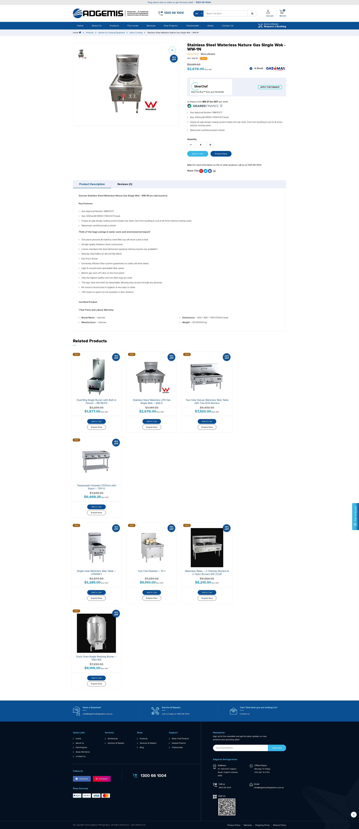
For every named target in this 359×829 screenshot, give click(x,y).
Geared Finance (179, 743)
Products (90, 32)
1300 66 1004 (203, 2)
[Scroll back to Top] (354, 814)
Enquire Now (221, 153)
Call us (222, 784)
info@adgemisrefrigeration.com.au (97, 714)
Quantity (191, 139)
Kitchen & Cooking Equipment (111, 32)
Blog (142, 747)
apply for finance (269, 87)
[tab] (92, 184)
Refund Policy (279, 825)
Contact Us (228, 25)
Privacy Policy (233, 825)
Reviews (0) (125, 184)
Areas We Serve (83, 752)
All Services (113, 739)
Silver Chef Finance (180, 739)
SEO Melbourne (138, 825)
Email (256, 784)
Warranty (248, 825)
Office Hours (261, 765)
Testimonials (192, 25)
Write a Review (208, 53)
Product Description (92, 184)
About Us (96, 25)
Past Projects (171, 25)
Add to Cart (197, 153)
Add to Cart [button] (207, 421)
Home (80, 25)
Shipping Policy (262, 825)
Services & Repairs (116, 743)
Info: (189, 165)
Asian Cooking (136, 32)
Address (222, 765)
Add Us (221, 796)
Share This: (193, 170)
